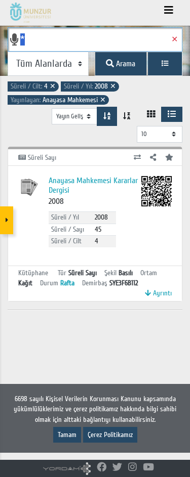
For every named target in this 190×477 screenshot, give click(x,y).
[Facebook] (101, 467)
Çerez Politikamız (110, 434)
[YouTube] (148, 467)
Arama (124, 64)
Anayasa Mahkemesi (58, 100)
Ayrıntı (161, 293)
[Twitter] (117, 467)
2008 (90, 86)
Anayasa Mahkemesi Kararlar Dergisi (93, 185)
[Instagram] (132, 467)
